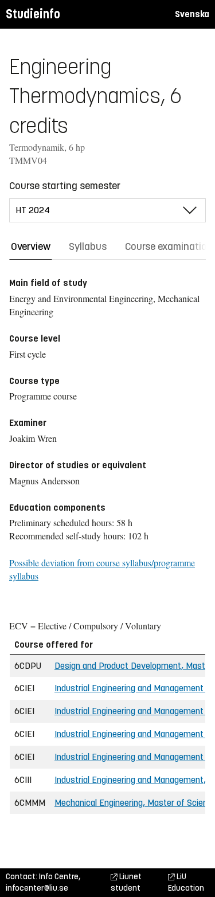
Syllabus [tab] (88, 246)
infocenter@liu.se (37, 888)
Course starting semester (64, 185)
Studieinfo (33, 14)
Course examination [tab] (169, 246)
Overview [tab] (30, 246)
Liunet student (126, 882)
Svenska (192, 14)
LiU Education (186, 882)
